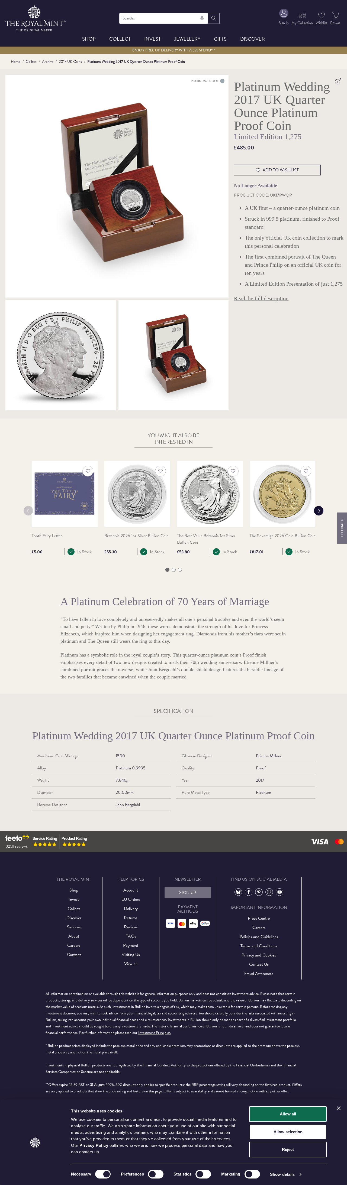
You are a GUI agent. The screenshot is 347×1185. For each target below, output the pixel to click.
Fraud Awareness (258, 973)
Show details (282, 1174)
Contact (74, 954)
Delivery (131, 908)
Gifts (220, 39)
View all (130, 964)
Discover (252, 39)
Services (74, 927)
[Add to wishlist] (87, 471)
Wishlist (321, 23)
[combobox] (163, 18)
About (73, 936)
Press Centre (259, 918)
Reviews (131, 927)
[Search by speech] (202, 18)
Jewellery (187, 39)
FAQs (131, 936)
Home (15, 61)
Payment (130, 945)
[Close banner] (338, 1108)
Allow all (288, 1114)
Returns (130, 918)
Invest (152, 39)
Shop (89, 39)
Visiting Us (131, 954)
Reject (288, 1149)
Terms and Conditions (258, 946)
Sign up (187, 892)
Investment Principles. (154, 1033)
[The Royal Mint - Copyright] (35, 17)
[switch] (155, 1174)
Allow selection (288, 1131)
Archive (47, 61)
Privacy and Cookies (259, 955)
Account (130, 890)
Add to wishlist (280, 170)
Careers (73, 945)
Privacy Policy (93, 1145)
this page (155, 1091)
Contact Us (259, 964)
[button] (167, 570)
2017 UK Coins (70, 61)
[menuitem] (283, 18)
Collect (120, 39)
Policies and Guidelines (259, 936)
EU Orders (130, 899)
